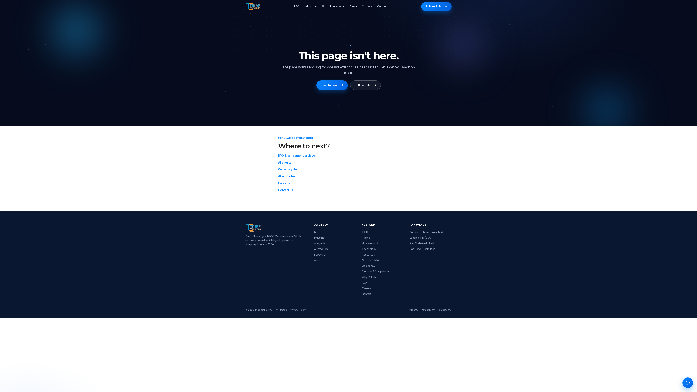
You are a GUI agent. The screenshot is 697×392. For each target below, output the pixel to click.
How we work (370, 243)
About (353, 6)
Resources (368, 254)
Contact (382, 6)
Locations (418, 225)
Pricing (366, 237)
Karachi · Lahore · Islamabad (426, 232)
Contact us (285, 190)
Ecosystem (337, 6)
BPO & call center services (296, 155)
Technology (369, 248)
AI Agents (319, 243)
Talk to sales (365, 85)
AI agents (284, 162)
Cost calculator (371, 260)
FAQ (364, 282)
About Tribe (286, 176)
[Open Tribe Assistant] (687, 382)
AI (323, 6)
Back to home (332, 85)
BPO (296, 6)
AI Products (321, 248)
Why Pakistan (370, 277)
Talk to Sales (436, 6)
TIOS (365, 232)
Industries (310, 6)
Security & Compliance (375, 271)
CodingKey (368, 265)
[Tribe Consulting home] (252, 6)
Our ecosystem (288, 169)
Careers (367, 6)
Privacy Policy (298, 310)
